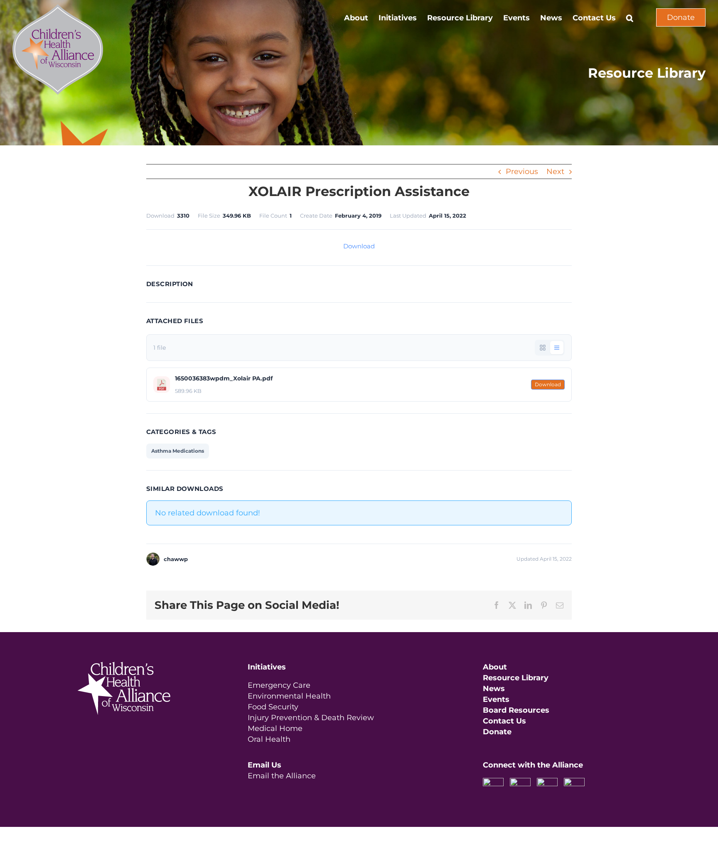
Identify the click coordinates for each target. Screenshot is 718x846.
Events (496, 699)
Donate (681, 17)
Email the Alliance (282, 775)
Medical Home (275, 728)
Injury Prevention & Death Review (311, 717)
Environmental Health (289, 696)
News (494, 688)
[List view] (556, 347)
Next (555, 171)
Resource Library (515, 677)
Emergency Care (279, 685)
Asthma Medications (177, 451)
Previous (522, 171)
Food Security (273, 706)
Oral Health (269, 739)
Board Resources (516, 710)
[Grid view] (542, 347)
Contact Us (504, 721)
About (495, 667)
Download (359, 246)
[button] (629, 17)
